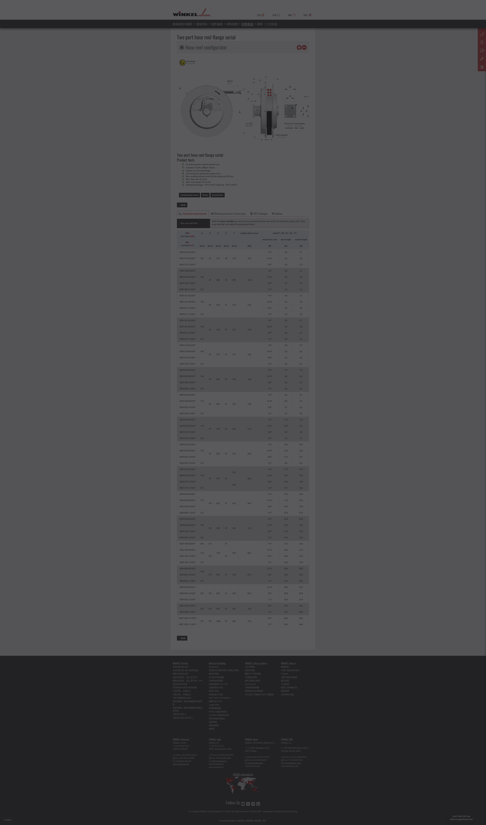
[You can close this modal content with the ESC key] (243, 412)
